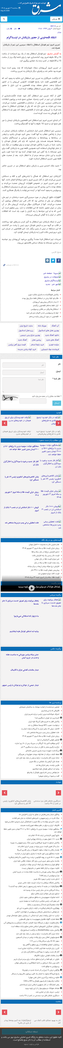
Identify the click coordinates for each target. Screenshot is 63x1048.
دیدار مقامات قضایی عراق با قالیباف (25, 670)
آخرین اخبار (56, 810)
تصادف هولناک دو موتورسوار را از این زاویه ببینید (39, 587)
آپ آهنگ (55, 325)
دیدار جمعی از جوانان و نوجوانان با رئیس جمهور (20, 685)
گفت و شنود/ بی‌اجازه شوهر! (48, 776)
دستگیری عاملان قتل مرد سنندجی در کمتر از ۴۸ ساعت (47, 802)
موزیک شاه (42, 325)
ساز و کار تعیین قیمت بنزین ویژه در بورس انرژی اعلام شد (38, 846)
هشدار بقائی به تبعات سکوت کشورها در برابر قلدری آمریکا (38, 850)
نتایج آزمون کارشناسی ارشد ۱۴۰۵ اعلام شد (43, 835)
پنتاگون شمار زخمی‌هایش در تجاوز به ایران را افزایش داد (39, 814)
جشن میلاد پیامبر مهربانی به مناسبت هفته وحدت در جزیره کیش (22, 656)
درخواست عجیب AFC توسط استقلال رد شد (43, 725)
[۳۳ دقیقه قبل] (50, 451)
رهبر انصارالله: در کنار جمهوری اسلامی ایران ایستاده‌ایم (39, 984)
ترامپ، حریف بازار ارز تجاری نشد (47, 992)
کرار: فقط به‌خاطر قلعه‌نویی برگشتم (45, 305)
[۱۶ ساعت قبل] (16, 422)
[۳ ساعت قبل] (31, 588)
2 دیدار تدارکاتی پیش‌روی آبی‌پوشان (45, 302)
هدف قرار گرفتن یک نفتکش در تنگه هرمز (44, 761)
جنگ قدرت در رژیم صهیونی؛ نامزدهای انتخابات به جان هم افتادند (35, 818)
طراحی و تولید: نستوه (31, 1044)
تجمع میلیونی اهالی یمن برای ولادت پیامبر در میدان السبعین (37, 937)
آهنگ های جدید (52, 339)
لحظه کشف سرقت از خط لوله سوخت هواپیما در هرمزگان (38, 754)
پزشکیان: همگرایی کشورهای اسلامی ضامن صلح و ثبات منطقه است (35, 926)
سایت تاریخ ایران (26, 325)
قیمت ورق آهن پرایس (17, 344)
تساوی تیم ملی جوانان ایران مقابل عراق (45, 893)
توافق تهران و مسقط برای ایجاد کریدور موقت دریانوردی (39, 864)
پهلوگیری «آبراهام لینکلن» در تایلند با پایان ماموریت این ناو (38, 908)
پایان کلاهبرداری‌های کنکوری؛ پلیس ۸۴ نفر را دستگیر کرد (22, 478)
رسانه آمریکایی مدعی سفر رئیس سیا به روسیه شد (41, 890)
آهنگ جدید (22, 339)
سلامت (58, 1001)
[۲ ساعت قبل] (50, 466)
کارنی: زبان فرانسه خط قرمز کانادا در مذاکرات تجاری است (38, 948)
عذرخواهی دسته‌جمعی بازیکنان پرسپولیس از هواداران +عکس (37, 911)
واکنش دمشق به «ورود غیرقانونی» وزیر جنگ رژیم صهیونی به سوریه (34, 842)
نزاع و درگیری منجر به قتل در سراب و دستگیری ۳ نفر (40, 747)
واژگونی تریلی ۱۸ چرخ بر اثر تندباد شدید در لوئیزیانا (40, 970)
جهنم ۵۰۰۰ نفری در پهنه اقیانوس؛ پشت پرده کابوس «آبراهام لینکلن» (33, 857)
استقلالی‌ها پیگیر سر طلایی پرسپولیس (44, 309)
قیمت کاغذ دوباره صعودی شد (48, 573)
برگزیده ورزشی (55, 595)
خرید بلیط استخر (37, 344)
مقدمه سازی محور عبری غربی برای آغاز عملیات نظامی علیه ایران (36, 861)
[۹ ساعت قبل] (50, 527)
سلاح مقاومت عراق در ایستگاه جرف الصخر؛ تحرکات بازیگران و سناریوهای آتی (31, 922)
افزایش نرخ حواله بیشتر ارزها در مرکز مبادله (43, 566)
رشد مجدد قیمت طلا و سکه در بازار (46, 562)
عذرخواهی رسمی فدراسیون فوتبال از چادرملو (43, 772)
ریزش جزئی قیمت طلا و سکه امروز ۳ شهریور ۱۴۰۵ (22, 493)
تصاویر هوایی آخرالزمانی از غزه (48, 739)
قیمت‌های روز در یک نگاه (51, 540)
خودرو (59, 412)
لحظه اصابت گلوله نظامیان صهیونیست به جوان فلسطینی (39, 919)
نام (59, 364)
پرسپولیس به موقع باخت (50, 966)
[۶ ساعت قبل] (46, 422)
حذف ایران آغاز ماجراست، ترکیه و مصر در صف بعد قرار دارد (37, 758)
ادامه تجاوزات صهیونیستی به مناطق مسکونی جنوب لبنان (39, 897)
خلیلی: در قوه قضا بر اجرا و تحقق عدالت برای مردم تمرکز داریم (36, 959)
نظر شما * (56, 378)
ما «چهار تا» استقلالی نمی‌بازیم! (26, 616)
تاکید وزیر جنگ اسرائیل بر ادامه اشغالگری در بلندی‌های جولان (37, 963)
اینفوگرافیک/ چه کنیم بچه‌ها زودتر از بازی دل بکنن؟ (17, 1021)
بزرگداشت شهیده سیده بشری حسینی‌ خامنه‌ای (42, 750)
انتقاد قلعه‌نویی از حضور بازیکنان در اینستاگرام (31, 37)
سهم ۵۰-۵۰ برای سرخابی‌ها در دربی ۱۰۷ (44, 941)
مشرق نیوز (40, 7)
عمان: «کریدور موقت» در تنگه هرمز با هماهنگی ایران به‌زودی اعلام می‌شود (32, 821)
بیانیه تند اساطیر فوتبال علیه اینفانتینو (24, 631)
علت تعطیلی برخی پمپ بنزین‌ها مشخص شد (22, 522)
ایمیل (58, 371)
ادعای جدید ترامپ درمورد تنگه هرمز (46, 879)
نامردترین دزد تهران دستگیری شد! (47, 718)
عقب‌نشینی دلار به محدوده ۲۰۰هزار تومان (44, 544)
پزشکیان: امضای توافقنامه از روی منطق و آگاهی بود (41, 944)
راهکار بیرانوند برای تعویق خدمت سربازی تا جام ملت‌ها (20, 602)
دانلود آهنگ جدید (52, 335)
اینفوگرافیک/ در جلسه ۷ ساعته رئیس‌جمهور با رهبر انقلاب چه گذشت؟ (34, 886)
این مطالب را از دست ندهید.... (49, 440)
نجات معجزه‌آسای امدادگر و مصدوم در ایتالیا (43, 904)
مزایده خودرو (54, 344)
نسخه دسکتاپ (31, 1031)
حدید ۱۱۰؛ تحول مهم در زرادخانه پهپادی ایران (43, 839)
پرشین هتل (36, 339)
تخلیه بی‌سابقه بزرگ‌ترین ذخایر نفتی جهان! (43, 977)
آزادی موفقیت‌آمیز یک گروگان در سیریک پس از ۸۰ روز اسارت (37, 743)
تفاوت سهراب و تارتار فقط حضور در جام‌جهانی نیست (40, 868)
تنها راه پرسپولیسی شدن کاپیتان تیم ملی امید (42, 312)
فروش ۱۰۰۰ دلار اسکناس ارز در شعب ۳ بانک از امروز (21, 509)
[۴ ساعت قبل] (50, 481)
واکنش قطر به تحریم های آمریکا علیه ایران (43, 721)
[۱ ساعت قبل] (50, 659)
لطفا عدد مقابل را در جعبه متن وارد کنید (46, 396)
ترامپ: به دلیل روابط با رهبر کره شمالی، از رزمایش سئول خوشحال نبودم (33, 915)
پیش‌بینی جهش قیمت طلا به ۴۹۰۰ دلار (45, 570)
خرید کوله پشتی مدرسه (27, 349)
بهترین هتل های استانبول (48, 330)
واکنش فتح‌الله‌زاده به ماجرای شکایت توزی (43, 294)
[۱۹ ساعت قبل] (46, 1011)
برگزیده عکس (56, 648)
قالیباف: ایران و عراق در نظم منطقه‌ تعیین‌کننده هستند (39, 825)
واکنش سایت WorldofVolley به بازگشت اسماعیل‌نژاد (39, 930)
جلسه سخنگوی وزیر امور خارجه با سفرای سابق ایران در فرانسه (37, 853)
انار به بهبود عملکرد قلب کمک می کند (47, 1021)
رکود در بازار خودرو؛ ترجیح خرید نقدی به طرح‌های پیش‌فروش (48, 432)
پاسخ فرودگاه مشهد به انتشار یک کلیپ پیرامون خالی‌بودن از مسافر (35, 973)
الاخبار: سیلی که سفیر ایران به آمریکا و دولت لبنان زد (40, 728)
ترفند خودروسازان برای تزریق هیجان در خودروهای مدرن (17, 432)
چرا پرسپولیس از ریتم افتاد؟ (49, 875)
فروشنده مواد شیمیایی (50, 349)
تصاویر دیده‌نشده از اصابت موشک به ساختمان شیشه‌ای (39, 707)
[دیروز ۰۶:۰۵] (16, 1011)
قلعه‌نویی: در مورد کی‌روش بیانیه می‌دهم (43, 316)
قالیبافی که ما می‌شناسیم (50, 710)
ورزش (55, 19)
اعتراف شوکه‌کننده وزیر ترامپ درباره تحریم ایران (41, 714)
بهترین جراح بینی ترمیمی (30, 335)
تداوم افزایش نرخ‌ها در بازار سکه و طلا (45, 551)
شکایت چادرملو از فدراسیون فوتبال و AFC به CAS (41, 981)
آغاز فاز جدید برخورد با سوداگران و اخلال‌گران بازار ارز (21, 463)
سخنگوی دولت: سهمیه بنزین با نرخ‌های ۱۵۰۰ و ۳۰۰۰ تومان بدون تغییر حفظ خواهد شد (21, 448)
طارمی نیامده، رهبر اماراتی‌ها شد (47, 765)
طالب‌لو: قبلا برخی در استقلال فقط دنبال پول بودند (40, 298)
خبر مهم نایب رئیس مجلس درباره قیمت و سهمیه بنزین (39, 901)
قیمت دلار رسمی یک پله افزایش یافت (45, 555)
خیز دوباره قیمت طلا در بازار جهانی (46, 559)
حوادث (58, 782)
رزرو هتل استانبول (26, 330)
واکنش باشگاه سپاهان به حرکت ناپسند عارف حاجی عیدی (38, 882)
